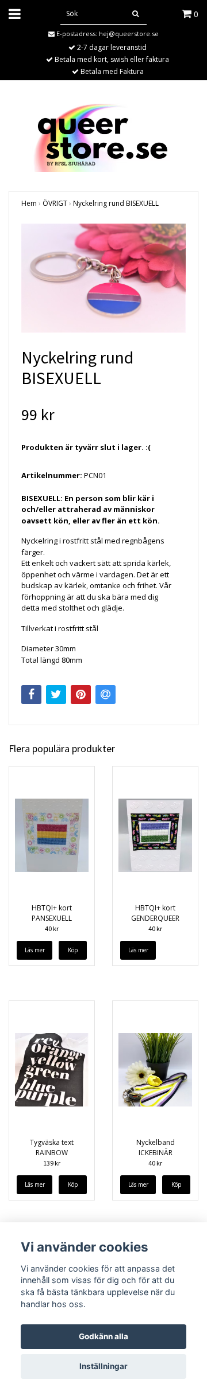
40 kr (52, 928)
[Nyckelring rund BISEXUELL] (103, 278)
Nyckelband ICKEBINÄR (155, 1147)
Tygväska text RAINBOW (52, 1147)
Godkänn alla (103, 1336)
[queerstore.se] (103, 136)
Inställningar (103, 1366)
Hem (29, 203)
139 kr (51, 1163)
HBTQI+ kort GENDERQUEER (155, 913)
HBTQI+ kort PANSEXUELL (52, 913)
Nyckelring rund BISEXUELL (116, 203)
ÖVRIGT (55, 203)
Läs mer (35, 950)
